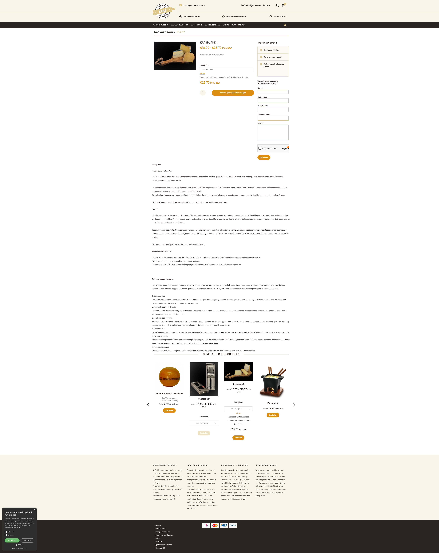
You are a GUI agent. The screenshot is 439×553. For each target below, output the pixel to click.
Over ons (157, 525)
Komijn (199, 25)
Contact (241, 25)
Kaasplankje (171, 32)
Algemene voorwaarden (163, 545)
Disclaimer (158, 541)
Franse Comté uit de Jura (162, 171)
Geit (192, 25)
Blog (234, 25)
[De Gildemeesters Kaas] (164, 11)
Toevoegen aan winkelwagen (233, 93)
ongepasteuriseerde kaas (191, 177)
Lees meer (16, 527)
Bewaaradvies (159, 528)
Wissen (202, 74)
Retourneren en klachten (163, 535)
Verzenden (264, 157)
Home (156, 32)
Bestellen (169, 410)
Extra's (162, 32)
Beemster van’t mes (160, 25)
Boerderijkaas (177, 25)
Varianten (204, 417)
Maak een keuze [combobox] (202, 423)
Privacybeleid (159, 548)
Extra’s (226, 25)
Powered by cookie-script (19, 548)
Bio (187, 25)
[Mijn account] (277, 5)
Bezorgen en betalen (162, 532)
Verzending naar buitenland (267, 81)
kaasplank (204, 65)
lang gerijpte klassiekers (194, 265)
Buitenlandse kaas (212, 25)
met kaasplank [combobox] (207, 69)
